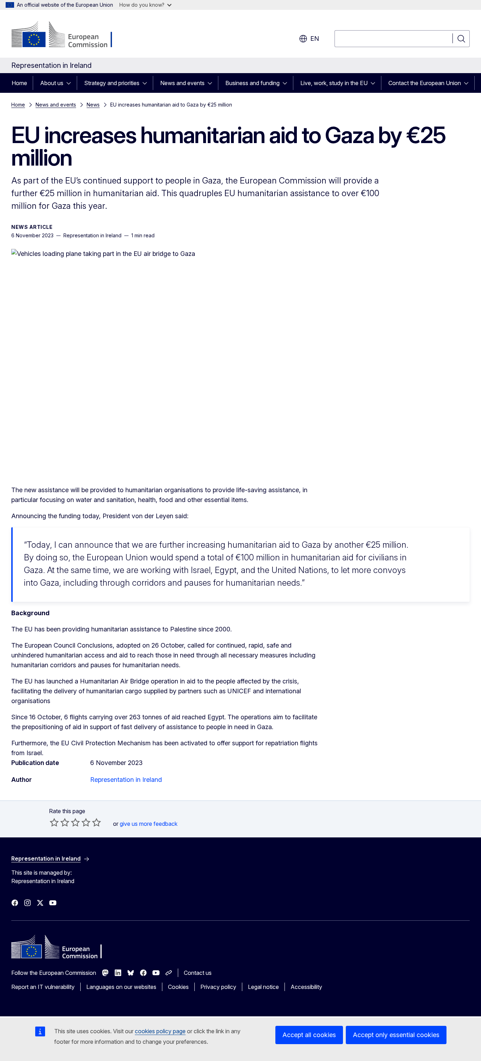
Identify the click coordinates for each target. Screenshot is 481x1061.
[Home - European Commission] (68, 35)
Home (19, 82)
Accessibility (306, 986)
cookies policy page (160, 1031)
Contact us (198, 972)
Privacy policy (218, 986)
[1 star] (54, 822)
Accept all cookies (309, 1035)
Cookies (178, 986)
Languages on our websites (121, 986)
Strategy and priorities (111, 82)
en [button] (314, 38)
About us (51, 82)
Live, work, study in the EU (334, 82)
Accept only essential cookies (396, 1035)
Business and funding (252, 82)
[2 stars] (59, 822)
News (93, 105)
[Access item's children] (71, 83)
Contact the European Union (424, 82)
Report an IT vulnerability (43, 986)
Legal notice (263, 986)
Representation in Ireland (126, 779)
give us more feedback (148, 823)
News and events (182, 82)
